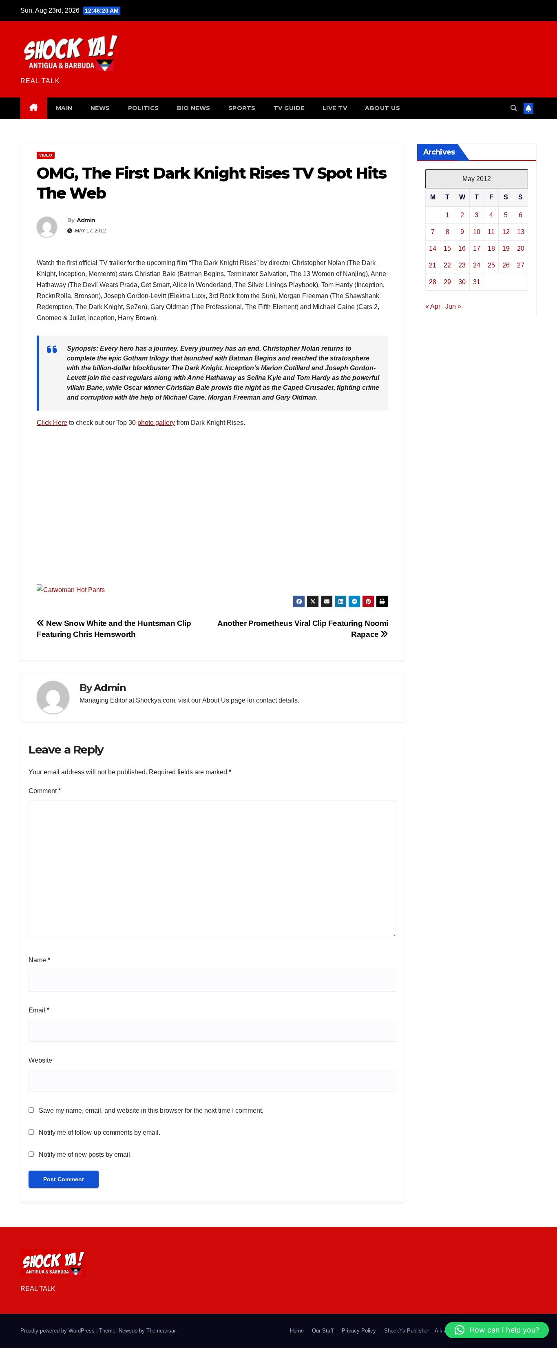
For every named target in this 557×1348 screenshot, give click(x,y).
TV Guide (289, 108)
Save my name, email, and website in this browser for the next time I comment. (151, 1110)
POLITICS (143, 108)
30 (462, 281)
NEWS (100, 108)
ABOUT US (382, 108)
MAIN (64, 108)
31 (476, 281)
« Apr (432, 306)
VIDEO (45, 155)
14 (432, 248)
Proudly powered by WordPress (58, 1331)
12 (506, 231)
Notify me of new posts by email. (85, 1154)
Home (297, 1331)
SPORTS (242, 108)
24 (476, 264)
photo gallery (156, 422)
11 (491, 231)
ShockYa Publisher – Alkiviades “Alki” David (436, 1331)
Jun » (453, 306)
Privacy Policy (359, 1331)
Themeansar (160, 1331)
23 (462, 264)
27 (520, 264)
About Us (215, 700)
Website (40, 1060)
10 (476, 231)
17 (476, 248)
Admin (86, 220)
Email (39, 1010)
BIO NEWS (193, 108)
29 (447, 281)
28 (432, 281)
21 (432, 264)
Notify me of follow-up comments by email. (99, 1132)
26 (506, 264)
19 (506, 248)
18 (491, 248)
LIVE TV (335, 108)
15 (447, 248)
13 (520, 231)
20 (520, 248)
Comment (45, 790)
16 (462, 248)
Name (39, 960)
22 (447, 264)
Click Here (52, 422)
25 (491, 264)
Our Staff (323, 1331)
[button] (514, 108)
